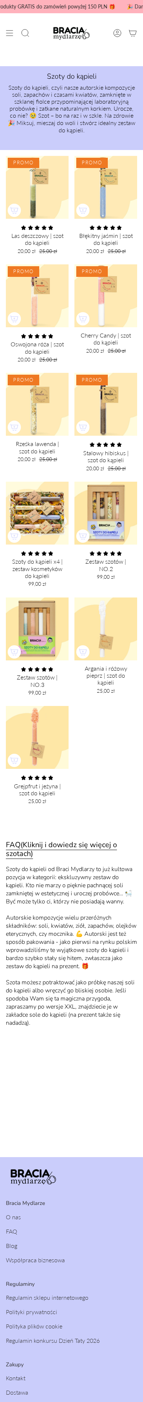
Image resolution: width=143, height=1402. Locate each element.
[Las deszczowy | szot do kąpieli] (37, 187)
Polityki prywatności (31, 1311)
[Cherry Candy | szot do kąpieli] (105, 295)
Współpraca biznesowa (35, 1259)
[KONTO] (117, 33)
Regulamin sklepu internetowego (47, 1297)
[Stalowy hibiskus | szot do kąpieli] (105, 404)
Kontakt (15, 1377)
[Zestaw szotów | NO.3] (37, 628)
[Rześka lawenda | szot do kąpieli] (37, 404)
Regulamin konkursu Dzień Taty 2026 (53, 1340)
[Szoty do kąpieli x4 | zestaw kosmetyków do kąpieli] (37, 513)
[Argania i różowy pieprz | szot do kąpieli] (105, 628)
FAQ (11, 1231)
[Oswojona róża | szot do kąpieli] (37, 295)
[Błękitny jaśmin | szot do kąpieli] (105, 187)
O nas (13, 1216)
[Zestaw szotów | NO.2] (105, 513)
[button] (25, 33)
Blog (11, 1245)
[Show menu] (9, 33)
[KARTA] (132, 33)
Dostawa (17, 1392)
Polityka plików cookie (34, 1326)
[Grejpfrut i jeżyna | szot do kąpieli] (37, 737)
